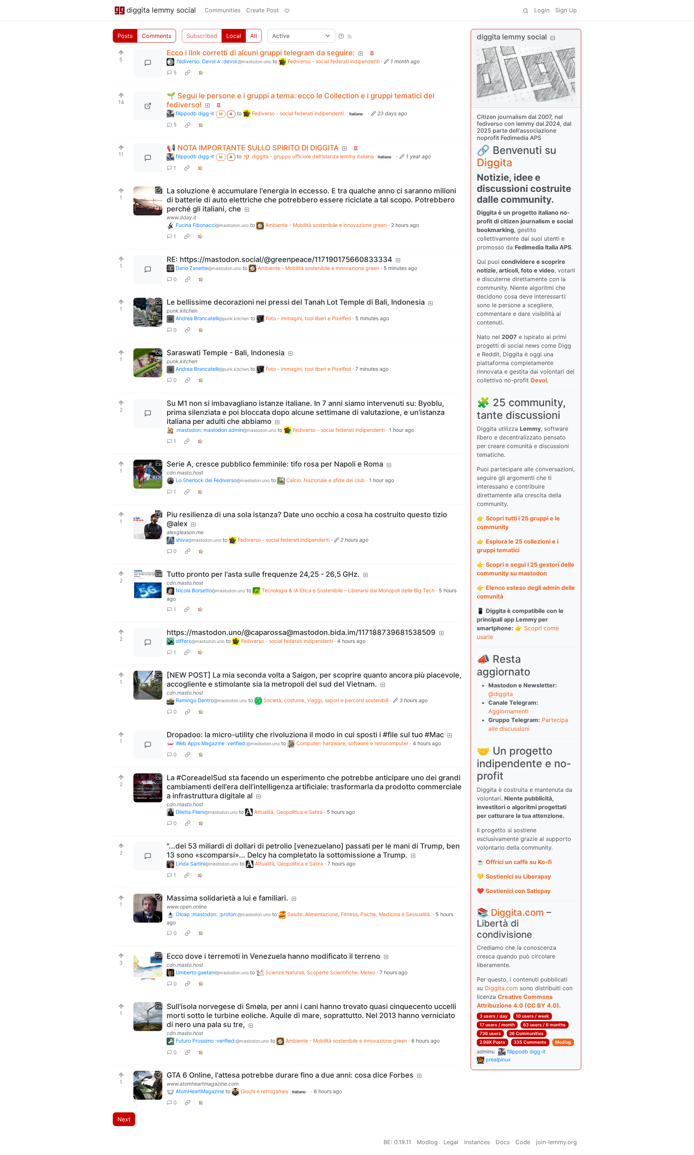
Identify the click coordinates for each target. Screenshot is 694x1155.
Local (233, 35)
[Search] (525, 10)
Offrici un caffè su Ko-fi (519, 862)
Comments (156, 35)
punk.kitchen (182, 311)
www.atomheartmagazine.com (203, 1084)
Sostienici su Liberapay (518, 876)
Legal (451, 1142)
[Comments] (147, 62)
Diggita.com (517, 912)
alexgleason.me (185, 532)
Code (522, 1142)
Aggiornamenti (508, 711)
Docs (503, 1142)
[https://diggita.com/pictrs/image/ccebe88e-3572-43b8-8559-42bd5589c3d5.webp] (147, 105)
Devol (539, 380)
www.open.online (187, 906)
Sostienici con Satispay (518, 890)
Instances (477, 1142)
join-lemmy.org (556, 1142)
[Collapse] (552, 37)
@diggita (500, 693)
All (253, 35)
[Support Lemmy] (287, 10)
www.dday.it (181, 217)
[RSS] (349, 35)
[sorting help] (341, 35)
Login (541, 10)
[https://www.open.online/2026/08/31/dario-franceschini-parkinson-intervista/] (147, 908)
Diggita (494, 162)
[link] (187, 73)
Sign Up (566, 10)
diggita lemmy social (161, 10)
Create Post (262, 10)
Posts (125, 35)
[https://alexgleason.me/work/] (147, 524)
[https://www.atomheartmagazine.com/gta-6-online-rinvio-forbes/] (147, 1085)
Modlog (563, 1042)
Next (123, 1119)
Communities (222, 10)
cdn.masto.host (185, 472)
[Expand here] (147, 312)
